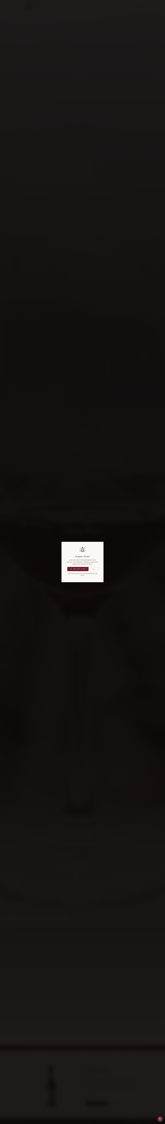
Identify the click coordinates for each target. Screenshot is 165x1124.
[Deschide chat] (160, 1119)
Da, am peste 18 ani (77, 569)
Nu (94, 569)
